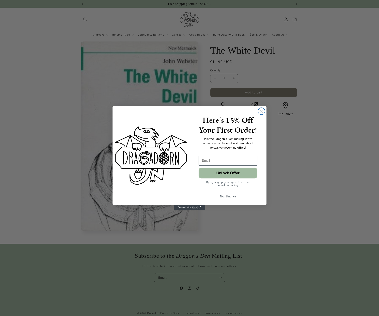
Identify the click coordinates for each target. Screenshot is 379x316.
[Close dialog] (261, 111)
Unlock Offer (228, 173)
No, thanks (228, 196)
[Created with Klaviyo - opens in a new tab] (189, 207)
